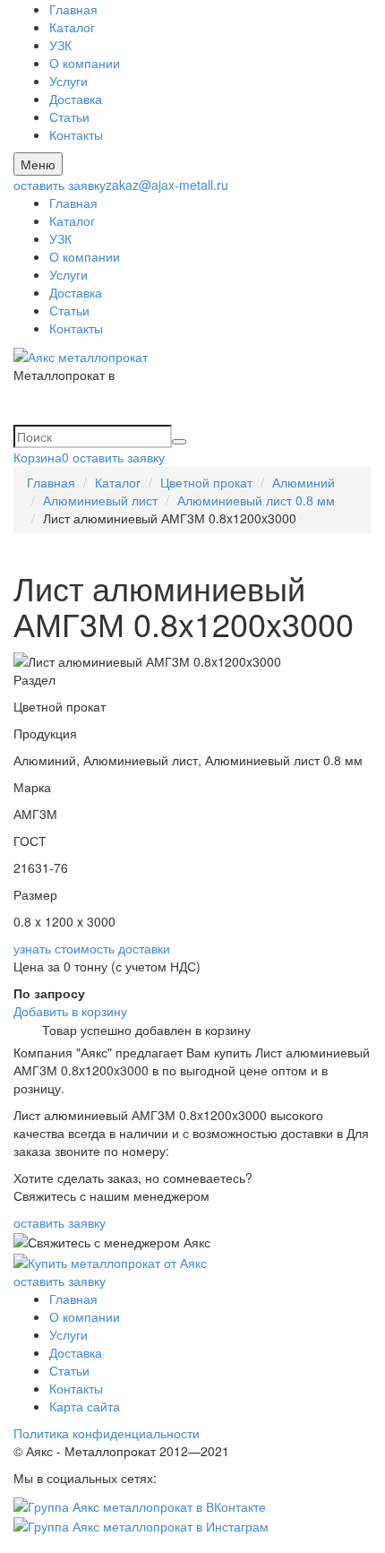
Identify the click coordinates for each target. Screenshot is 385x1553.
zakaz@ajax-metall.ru (167, 185)
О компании (84, 63)
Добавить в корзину (70, 1011)
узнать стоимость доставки (91, 948)
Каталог (72, 27)
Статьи (69, 116)
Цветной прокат (206, 482)
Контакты (76, 134)
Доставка (75, 99)
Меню (38, 164)
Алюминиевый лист (100, 500)
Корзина (41, 457)
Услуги (68, 81)
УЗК (60, 45)
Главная (73, 9)
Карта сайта (84, 1406)
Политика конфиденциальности (106, 1433)
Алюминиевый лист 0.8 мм (256, 500)
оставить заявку (59, 185)
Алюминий (303, 482)
